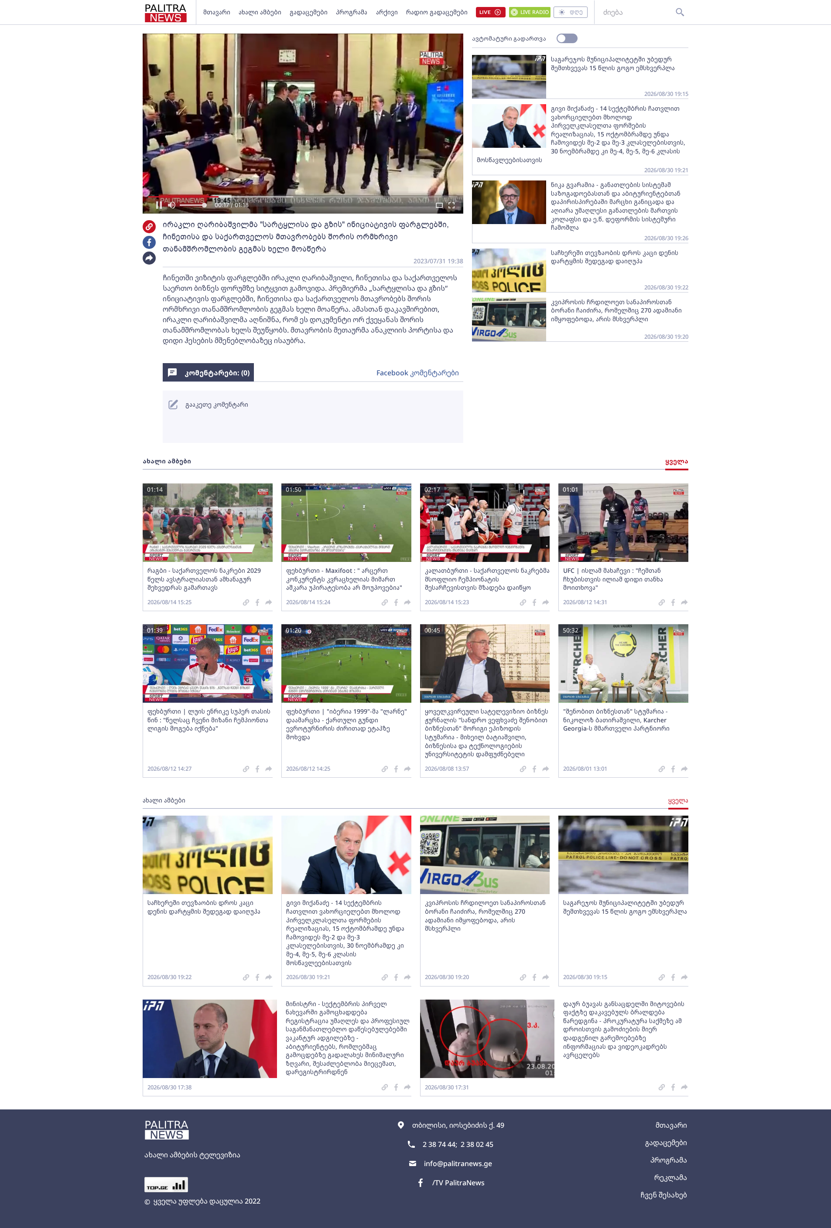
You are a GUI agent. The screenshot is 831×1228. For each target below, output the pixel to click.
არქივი (387, 12)
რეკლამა (670, 1177)
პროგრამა (351, 12)
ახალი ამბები (260, 12)
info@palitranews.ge (458, 1163)
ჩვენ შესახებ (663, 1195)
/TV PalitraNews (458, 1182)
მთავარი (216, 12)
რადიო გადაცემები (437, 12)
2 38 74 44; (440, 1144)
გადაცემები (309, 12)
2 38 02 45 (477, 1144)
